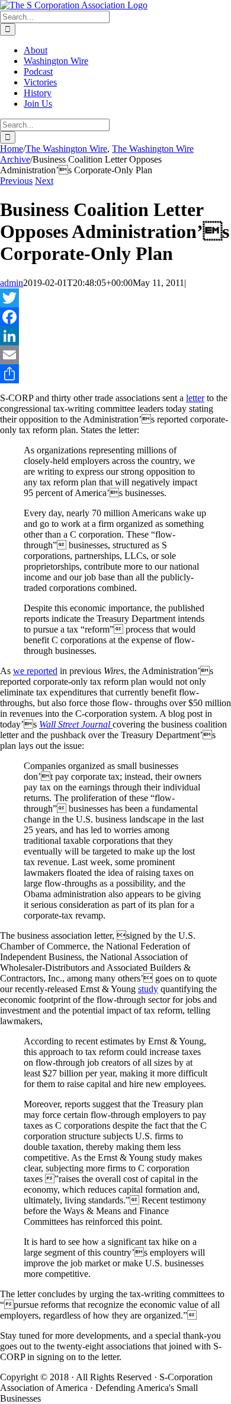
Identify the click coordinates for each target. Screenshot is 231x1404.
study (148, 989)
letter (195, 398)
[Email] (115, 354)
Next (44, 181)
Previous (16, 181)
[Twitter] (115, 297)
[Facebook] (115, 316)
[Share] (115, 373)
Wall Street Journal (76, 724)
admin (11, 283)
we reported (35, 671)
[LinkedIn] (115, 335)
